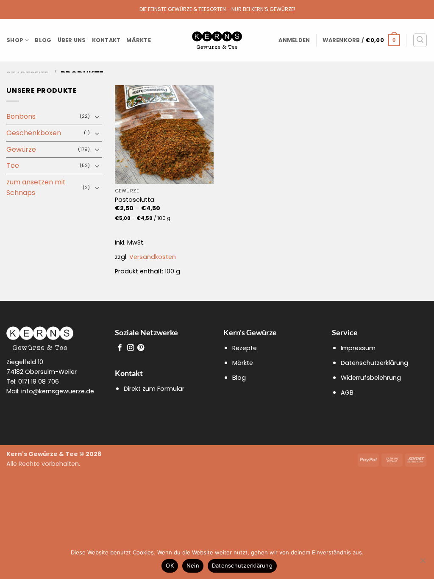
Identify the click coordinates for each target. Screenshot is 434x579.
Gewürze (21, 149)
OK (170, 565)
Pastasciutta (134, 200)
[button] (294, 40)
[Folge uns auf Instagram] (130, 348)
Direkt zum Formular (154, 388)
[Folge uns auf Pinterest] (140, 348)
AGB (347, 392)
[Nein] (422, 563)
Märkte (138, 40)
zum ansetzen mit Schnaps (36, 187)
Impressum (358, 348)
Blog (43, 40)
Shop (14, 40)
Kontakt (106, 40)
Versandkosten (152, 257)
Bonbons (21, 116)
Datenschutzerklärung (374, 363)
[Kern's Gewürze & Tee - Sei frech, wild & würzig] (217, 40)
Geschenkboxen (33, 133)
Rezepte (244, 348)
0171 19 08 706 (38, 381)
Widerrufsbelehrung (371, 377)
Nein (192, 565)
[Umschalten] (97, 116)
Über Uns (72, 40)
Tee (12, 165)
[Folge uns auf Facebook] (120, 348)
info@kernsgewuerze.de (57, 391)
